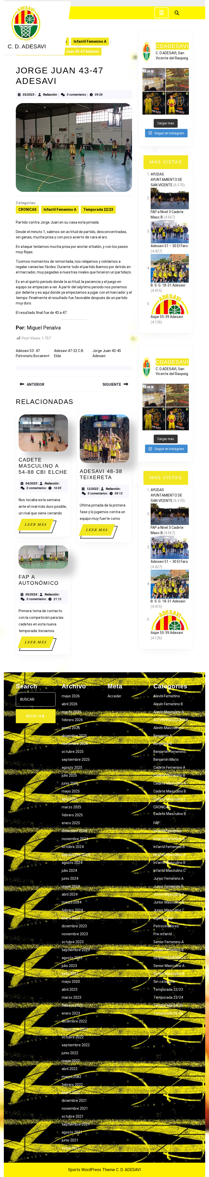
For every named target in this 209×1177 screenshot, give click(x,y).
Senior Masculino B (169, 974)
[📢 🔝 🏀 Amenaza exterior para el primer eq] (153, 103)
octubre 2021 (73, 1116)
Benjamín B (162, 744)
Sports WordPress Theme (91, 1169)
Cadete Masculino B (169, 791)
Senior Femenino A (168, 942)
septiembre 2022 (76, 1045)
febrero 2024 (72, 910)
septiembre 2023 (76, 950)
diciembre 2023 (74, 926)
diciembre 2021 (74, 1100)
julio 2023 (69, 966)
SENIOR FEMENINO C (169, 958)
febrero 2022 (72, 1085)
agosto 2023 (72, 958)
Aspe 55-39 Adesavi (167, 317)
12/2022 (92, 489)
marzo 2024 (71, 902)
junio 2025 (70, 783)
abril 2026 (69, 704)
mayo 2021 (71, 1148)
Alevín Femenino (166, 696)
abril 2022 (69, 1069)
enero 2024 (71, 918)
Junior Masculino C (168, 910)
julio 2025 (69, 775)
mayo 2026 (71, 696)
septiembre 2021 (76, 1124)
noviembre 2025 (75, 744)
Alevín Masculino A (168, 712)
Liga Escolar (163, 918)
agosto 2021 (72, 1132)
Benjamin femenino (169, 752)
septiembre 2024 (76, 855)
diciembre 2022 (74, 1021)
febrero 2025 (72, 815)
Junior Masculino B (168, 902)
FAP (156, 823)
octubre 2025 (73, 752)
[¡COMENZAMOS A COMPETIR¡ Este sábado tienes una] (177, 79)
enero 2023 (71, 1013)
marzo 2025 (71, 807)
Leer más (39, 526)
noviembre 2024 (75, 839)
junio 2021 (70, 1140)
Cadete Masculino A (169, 783)
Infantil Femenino (167, 831)
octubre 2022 (73, 1037)
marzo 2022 (71, 1077)
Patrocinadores (166, 926)
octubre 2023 (73, 942)
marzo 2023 (71, 997)
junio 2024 (70, 878)
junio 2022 (70, 1053)
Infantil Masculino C (169, 870)
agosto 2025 (72, 767)
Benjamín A (162, 736)
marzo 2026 (71, 712)
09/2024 (31, 594)
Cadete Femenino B (169, 775)
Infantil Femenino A (90, 41)
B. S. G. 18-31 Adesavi (168, 285)
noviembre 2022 (75, 1029)
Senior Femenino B (168, 950)
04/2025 (31, 483)
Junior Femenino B (168, 886)
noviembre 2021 (75, 1108)
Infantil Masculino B (169, 863)
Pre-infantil (162, 934)
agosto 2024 (72, 863)
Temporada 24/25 (168, 1005)
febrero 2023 (72, 1005)
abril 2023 (69, 989)
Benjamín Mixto (166, 759)
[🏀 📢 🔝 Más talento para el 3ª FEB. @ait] (177, 103)
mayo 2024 (71, 886)
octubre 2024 (73, 847)
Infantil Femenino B (169, 847)
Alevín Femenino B (168, 704)
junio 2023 (70, 974)
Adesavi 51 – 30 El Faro (169, 246)
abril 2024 (69, 894)
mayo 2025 (71, 791)
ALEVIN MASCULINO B (170, 720)
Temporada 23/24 (168, 997)
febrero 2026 (72, 720)
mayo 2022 (71, 1061)
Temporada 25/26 (168, 1013)
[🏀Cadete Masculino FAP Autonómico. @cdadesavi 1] (153, 79)
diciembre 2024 (74, 831)
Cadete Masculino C (169, 799)
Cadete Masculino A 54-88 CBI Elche (43, 466)
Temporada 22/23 (98, 209)
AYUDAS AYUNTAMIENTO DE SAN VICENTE (166, 179)
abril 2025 (69, 799)
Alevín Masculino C (168, 728)
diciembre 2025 (74, 736)
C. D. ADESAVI (27, 46)
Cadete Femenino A (169, 767)
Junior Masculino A (168, 894)
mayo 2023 (71, 982)
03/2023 (28, 94)
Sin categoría (164, 982)
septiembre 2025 (76, 759)
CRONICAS (27, 209)
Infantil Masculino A (169, 855)
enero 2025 (71, 823)
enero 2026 (71, 728)
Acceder (114, 696)
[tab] (161, 12)
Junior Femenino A (168, 878)
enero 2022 (71, 1093)
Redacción (50, 94)
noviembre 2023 (75, 934)
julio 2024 (69, 870)
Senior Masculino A (169, 966)
